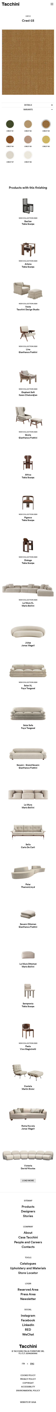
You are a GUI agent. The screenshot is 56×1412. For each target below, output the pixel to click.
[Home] (10, 4)
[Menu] (52, 4)
